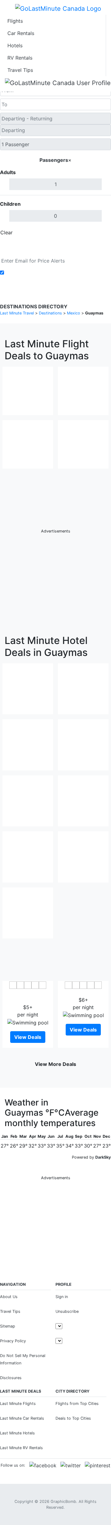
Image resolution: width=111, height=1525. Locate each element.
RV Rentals (19, 58)
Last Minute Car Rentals (22, 1418)
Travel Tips (20, 70)
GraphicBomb (63, 1501)
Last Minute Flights (18, 1403)
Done (101, 232)
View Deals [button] (27, 1037)
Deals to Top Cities (73, 1418)
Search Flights (56, 247)
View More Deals (55, 1064)
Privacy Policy (13, 1341)
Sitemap (7, 1326)
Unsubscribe (67, 1311)
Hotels (15, 45)
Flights (15, 21)
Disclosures (11, 1377)
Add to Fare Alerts (27, 273)
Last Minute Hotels (17, 1433)
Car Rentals (20, 33)
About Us (9, 1296)
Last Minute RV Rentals (21, 1447)
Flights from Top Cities (77, 1403)
